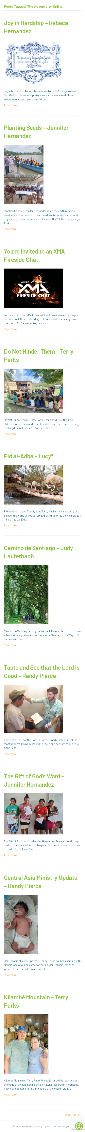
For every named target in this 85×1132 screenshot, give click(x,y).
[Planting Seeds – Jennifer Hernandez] (23, 174)
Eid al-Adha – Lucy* (29, 456)
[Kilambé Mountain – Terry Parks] (26, 1043)
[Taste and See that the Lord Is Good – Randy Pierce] (33, 708)
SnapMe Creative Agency (59, 1126)
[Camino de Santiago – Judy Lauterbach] (26, 594)
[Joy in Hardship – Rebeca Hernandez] (33, 62)
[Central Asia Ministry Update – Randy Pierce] (21, 924)
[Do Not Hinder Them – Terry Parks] (33, 390)
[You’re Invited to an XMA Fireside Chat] (33, 288)
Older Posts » (73, 1114)
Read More (10, 105)
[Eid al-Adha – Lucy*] (33, 484)
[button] (79, 1126)
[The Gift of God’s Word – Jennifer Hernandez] (33, 813)
